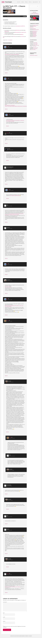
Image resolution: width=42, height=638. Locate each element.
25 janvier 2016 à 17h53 (9, 79)
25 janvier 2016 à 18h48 (9, 133)
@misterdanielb (17, 32)
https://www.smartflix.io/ (8, 286)
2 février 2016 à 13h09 (9, 574)
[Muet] (23, 16)
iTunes (36, 42)
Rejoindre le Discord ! (35, 25)
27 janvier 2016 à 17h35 (9, 321)
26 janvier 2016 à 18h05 (9, 280)
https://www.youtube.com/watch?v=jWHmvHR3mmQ (12, 54)
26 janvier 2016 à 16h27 (9, 264)
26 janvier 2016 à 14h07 (9, 228)
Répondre (6, 72)
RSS (3, 37)
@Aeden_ (21, 34)
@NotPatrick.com (35, 31)
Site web (4, 621)
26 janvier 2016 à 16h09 (10, 190)
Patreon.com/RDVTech (35, 13)
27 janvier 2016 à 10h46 (9, 299)
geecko (8, 132)
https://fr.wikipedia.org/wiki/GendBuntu (14, 195)
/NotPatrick (34, 34)
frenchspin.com (35, 47)
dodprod (8, 573)
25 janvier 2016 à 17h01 (9, 47)
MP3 (14, 36)
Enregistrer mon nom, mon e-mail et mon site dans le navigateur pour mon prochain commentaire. (14, 627)
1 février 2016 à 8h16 (11, 470)
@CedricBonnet (18, 30)
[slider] (25, 16)
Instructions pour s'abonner (33, 55)
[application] (15, 16)
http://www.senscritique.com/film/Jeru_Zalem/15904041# (12, 586)
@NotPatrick (7, 31)
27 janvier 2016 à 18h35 (12, 438)
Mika (7, 46)
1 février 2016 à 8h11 (10, 500)
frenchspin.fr (6, 2)
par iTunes (22, 36)
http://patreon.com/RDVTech (20, 26)
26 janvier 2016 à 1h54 (10, 149)
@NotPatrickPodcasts (36, 29)
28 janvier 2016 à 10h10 (9, 516)
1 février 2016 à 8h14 (10, 559)
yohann (8, 320)
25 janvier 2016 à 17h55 (10, 115)
